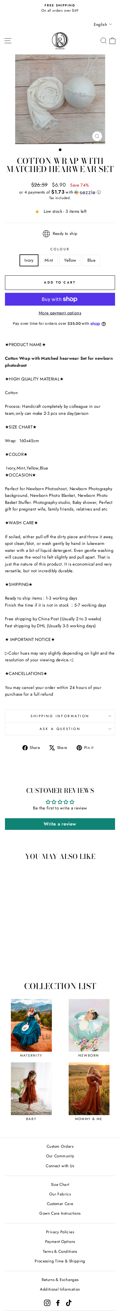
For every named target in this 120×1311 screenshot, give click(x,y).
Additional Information (60, 1289)
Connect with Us (60, 1166)
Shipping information (60, 715)
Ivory (28, 260)
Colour (60, 249)
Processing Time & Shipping (60, 1261)
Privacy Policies (60, 1232)
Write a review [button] (60, 824)
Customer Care (60, 1204)
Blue (91, 260)
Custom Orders (60, 1146)
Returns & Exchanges (60, 1279)
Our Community (60, 1156)
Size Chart (60, 1184)
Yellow (70, 260)
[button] (60, 192)
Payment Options (60, 1241)
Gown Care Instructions (59, 1213)
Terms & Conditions (60, 1251)
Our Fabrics (60, 1194)
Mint (49, 260)
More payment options (60, 313)
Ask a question (60, 728)
